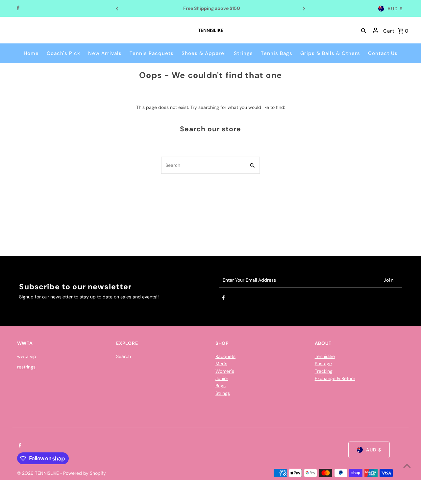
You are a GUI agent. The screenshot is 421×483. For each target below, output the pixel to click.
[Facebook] (17, 8)
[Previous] (117, 8)
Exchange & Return (335, 378)
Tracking (324, 371)
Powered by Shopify (84, 473)
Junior (221, 378)
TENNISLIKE (210, 30)
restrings (26, 367)
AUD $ (395, 9)
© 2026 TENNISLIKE (38, 473)
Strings (222, 393)
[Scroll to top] (407, 465)
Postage (323, 364)
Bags (220, 386)
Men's (221, 364)
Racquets (225, 356)
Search (123, 356)
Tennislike (325, 356)
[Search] (363, 30)
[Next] (304, 8)
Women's (224, 371)
